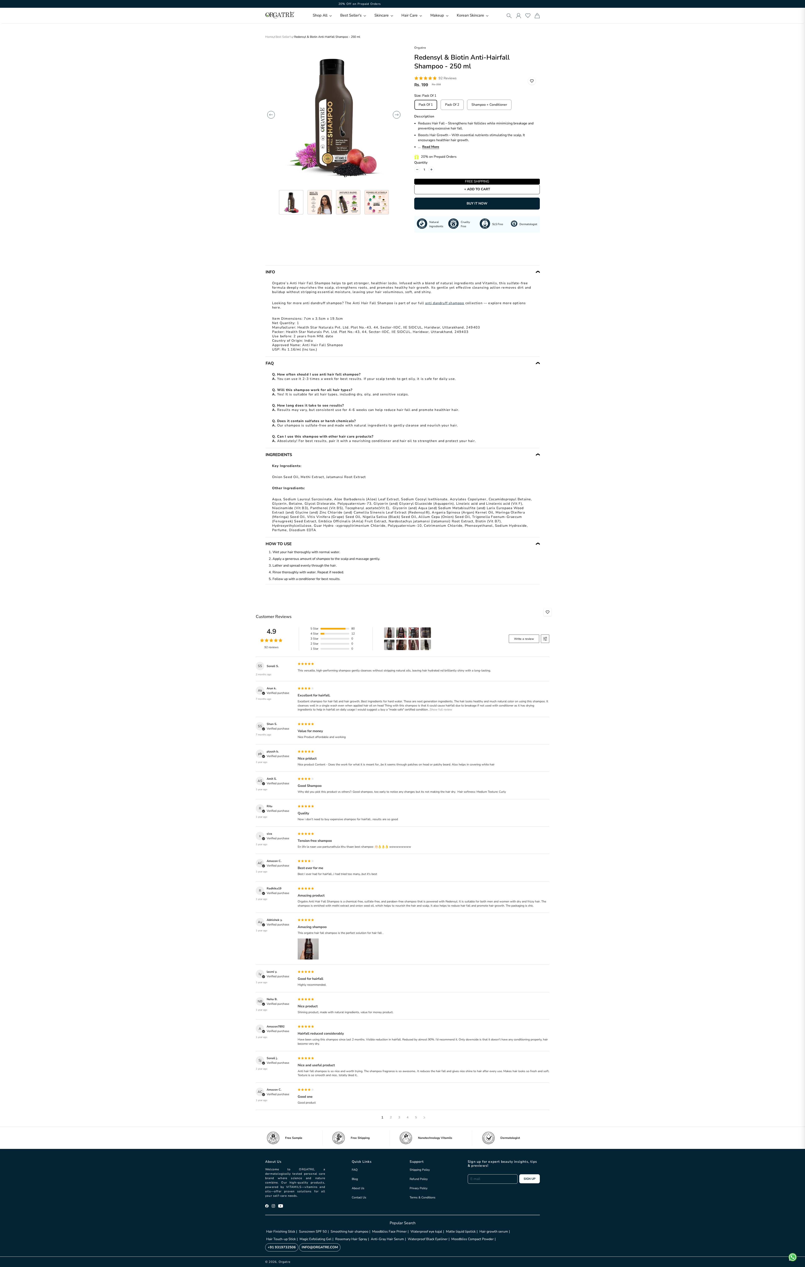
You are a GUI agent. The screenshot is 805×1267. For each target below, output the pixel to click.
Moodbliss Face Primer (389, 1231)
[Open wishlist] (527, 15)
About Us (358, 1188)
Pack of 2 (452, 104)
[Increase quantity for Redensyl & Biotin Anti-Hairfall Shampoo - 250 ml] (431, 169)
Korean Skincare (471, 15)
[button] (322, 15)
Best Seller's (351, 15)
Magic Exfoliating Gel (315, 1239)
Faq (270, 363)
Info (270, 272)
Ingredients (279, 455)
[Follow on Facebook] (267, 1206)
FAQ (355, 1170)
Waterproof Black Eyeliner (428, 1239)
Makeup (437, 15)
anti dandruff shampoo (444, 303)
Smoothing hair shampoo (349, 1231)
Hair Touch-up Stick (281, 1239)
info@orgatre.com (320, 1247)
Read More (430, 147)
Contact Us (359, 1197)
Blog (355, 1179)
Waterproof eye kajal (426, 1231)
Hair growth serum (493, 1231)
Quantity (420, 162)
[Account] (518, 15)
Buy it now (477, 203)
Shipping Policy (420, 1170)
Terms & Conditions (422, 1197)
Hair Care (410, 15)
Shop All (320, 15)
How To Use (279, 544)
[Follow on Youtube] (280, 1206)
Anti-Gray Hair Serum (387, 1239)
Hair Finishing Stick (280, 1231)
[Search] (509, 15)
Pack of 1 (426, 104)
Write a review (524, 639)
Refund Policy (419, 1179)
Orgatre (284, 1262)
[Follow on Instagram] (273, 1206)
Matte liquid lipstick (461, 1231)
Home (269, 37)
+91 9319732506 (282, 1247)
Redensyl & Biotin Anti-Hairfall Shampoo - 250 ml (327, 37)
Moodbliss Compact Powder (472, 1239)
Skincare (382, 15)
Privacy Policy (418, 1188)
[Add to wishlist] (532, 81)
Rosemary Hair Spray (351, 1239)
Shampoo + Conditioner (489, 104)
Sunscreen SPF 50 (313, 1231)
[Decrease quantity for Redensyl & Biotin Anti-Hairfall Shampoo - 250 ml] (417, 169)
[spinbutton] (424, 169)
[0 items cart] (537, 15)
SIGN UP (529, 1179)
